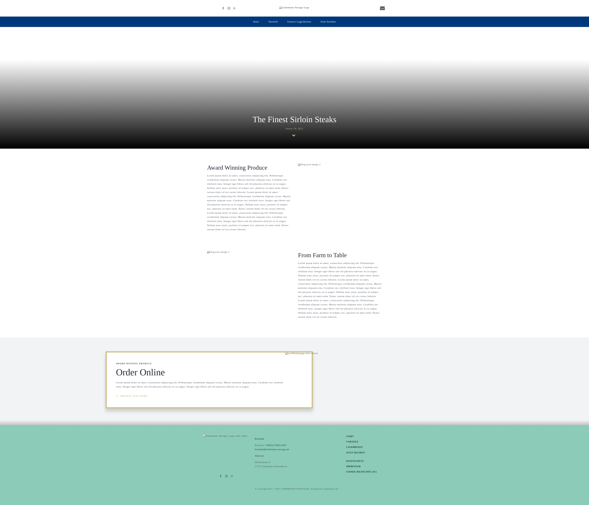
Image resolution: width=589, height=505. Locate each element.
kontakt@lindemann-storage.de (272, 449)
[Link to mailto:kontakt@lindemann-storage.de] (382, 8)
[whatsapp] (234, 8)
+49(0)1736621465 (275, 445)
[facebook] (223, 8)
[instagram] (229, 8)
